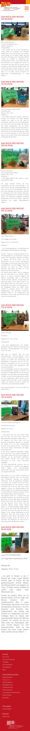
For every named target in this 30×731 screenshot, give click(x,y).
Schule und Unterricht (8, 659)
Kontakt (5, 714)
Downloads (5, 698)
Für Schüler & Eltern (10, 674)
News (4, 670)
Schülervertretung (7, 687)
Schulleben (5, 662)
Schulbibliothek (6, 667)
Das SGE (5, 654)
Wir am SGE (5, 657)
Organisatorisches (7, 677)
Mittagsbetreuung (7, 685)
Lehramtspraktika (7, 665)
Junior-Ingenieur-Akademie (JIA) (11, 692)
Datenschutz (6, 716)
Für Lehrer (6, 706)
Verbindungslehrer (7, 682)
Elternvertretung (7, 690)
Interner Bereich (7, 695)
